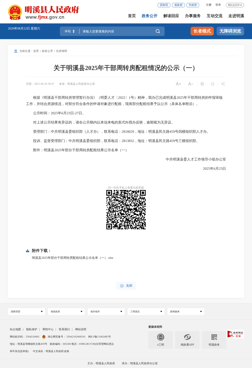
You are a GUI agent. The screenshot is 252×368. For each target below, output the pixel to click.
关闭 (126, 286)
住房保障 (61, 51)
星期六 (35, 28)
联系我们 (64, 329)
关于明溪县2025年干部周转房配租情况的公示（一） (126, 67)
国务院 (164, 5)
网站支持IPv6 (235, 5)
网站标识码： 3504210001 (25, 336)
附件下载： (42, 250)
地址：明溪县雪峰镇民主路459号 (29, 343)
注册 (208, 4)
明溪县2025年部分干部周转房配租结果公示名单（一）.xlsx (72, 257)
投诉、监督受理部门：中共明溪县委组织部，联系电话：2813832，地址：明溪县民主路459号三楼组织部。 (113, 141)
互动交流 (214, 16)
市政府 (193, 5)
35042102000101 (76, 336)
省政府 (178, 5)
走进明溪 (236, 16)
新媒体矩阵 (155, 326)
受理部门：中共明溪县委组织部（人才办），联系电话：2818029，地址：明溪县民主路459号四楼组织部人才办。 (118, 132)
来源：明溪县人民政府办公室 (77, 83)
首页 (132, 16)
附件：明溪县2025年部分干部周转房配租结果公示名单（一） (77, 150)
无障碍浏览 (230, 31)
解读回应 (171, 16)
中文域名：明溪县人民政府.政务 (51, 351)
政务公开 (150, 16)
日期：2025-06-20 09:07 (40, 83)
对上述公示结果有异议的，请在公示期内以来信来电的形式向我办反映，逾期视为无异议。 (100, 122)
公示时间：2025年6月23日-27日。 (56, 113)
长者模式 (202, 31)
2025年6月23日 (211, 169)
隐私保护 (31, 329)
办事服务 (193, 16)
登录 (218, 4)
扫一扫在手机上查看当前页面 (126, 187)
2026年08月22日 (19, 28)
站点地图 (15, 329)
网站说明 (80, 329)
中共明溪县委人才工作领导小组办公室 (192, 159)
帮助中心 (48, 329)
